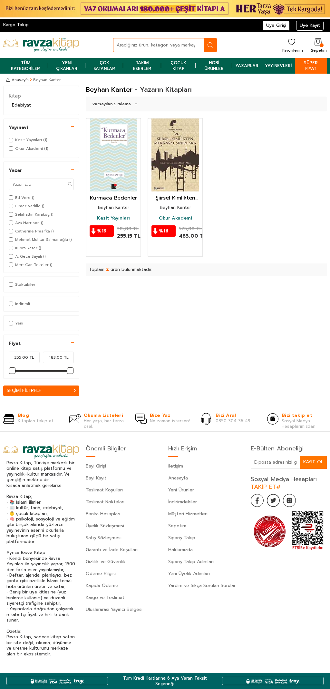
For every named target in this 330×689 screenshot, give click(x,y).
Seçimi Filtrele (24, 390)
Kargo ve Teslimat (105, 597)
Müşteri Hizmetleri (188, 513)
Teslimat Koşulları (104, 490)
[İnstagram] (289, 500)
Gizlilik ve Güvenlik (105, 561)
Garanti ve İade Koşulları (112, 549)
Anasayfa (20, 79)
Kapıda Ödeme (102, 585)
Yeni (19, 323)
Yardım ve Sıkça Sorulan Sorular (202, 585)
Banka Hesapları (103, 513)
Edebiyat (21, 105)
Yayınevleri (278, 66)
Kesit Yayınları (113, 218)
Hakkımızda (180, 549)
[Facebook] (257, 500)
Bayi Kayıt (96, 478)
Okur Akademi (175, 218)
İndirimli (22, 304)
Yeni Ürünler (181, 490)
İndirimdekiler (182, 502)
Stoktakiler (25, 284)
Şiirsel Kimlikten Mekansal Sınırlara (175, 198)
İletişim (175, 466)
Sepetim (177, 525)
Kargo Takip (16, 24)
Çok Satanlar (104, 65)
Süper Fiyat (311, 65)
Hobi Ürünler (214, 65)
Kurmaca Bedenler (113, 198)
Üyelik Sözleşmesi (105, 525)
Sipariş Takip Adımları (191, 561)
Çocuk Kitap (178, 65)
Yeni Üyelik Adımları (189, 573)
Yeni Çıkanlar (66, 65)
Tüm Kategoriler (25, 65)
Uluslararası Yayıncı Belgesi (114, 609)
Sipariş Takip (181, 537)
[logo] (41, 45)
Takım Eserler (142, 65)
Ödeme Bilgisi (101, 573)
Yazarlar (246, 66)
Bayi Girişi (96, 466)
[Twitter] (273, 500)
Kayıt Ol (313, 461)
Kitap (15, 95)
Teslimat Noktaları (105, 502)
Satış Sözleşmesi (103, 537)
